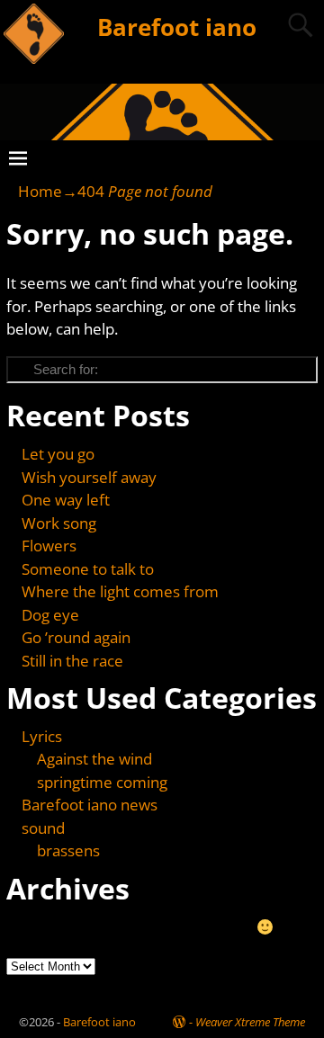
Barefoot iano (176, 27)
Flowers (49, 545)
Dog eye (50, 614)
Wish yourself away (89, 477)
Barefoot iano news (90, 804)
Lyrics (42, 736)
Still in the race (72, 660)
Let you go (58, 453)
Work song (59, 523)
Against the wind (94, 758)
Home (40, 191)
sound (43, 828)
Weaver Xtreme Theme (250, 1022)
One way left (66, 499)
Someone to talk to (88, 569)
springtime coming (102, 782)
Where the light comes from (120, 591)
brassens (68, 850)
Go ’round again (76, 637)
